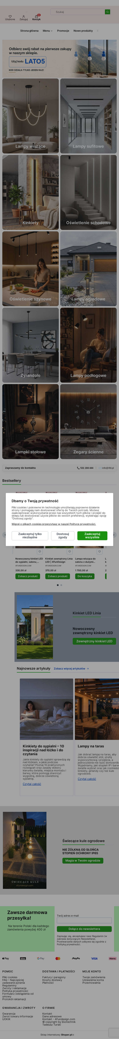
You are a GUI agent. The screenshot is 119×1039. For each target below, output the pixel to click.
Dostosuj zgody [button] (63, 535)
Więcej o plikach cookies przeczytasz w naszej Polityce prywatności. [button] (54, 524)
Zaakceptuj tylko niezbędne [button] (30, 535)
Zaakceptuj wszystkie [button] (92, 535)
